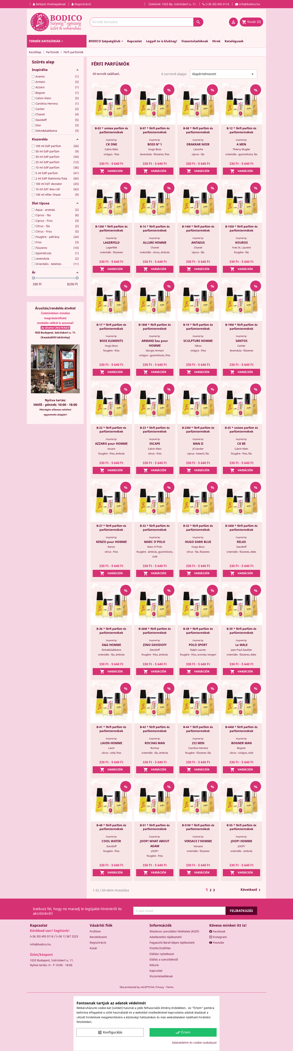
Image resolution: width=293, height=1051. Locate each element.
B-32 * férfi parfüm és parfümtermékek (155, 528)
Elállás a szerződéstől (163, 959)
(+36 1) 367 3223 (67, 936)
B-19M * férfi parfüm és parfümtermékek (241, 327)
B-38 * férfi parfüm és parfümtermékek (198, 631)
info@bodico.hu (40, 944)
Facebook (218, 931)
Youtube (218, 942)
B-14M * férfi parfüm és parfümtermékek (198, 228)
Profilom (95, 931)
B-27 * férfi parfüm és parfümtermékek (111, 528)
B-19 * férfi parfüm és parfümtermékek (198, 327)
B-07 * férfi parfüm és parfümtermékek (155, 130)
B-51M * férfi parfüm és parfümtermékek (198, 827)
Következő (251, 889)
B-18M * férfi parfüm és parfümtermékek (155, 327)
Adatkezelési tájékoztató (165, 937)
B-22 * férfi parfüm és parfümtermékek (111, 430)
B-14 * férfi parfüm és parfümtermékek (155, 228)
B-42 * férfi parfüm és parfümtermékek (155, 729)
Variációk (111, 171)
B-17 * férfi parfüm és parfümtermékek (111, 327)
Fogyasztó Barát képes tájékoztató (172, 942)
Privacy (159, 987)
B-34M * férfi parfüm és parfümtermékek (241, 528)
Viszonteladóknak (161, 976)
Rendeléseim (98, 937)
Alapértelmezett (223, 74)
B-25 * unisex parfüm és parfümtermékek (241, 430)
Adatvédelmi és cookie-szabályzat (194, 1042)
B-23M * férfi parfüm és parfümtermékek (198, 430)
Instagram (219, 937)
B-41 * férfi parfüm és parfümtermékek (111, 729)
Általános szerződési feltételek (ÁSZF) (174, 931)
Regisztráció (98, 942)
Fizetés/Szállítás (160, 948)
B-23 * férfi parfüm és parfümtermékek (155, 430)
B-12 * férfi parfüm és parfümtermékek (241, 130)
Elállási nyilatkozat (161, 954)
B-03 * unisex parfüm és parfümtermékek (111, 130)
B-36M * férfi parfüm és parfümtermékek (155, 631)
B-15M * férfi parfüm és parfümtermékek (241, 228)
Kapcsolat (155, 970)
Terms (169, 987)
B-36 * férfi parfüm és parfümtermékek (111, 631)
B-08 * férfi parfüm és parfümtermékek (198, 130)
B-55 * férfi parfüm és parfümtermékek (241, 827)
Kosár (93, 948)
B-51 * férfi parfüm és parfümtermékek (155, 827)
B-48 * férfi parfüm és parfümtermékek (111, 827)
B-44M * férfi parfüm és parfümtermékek (241, 729)
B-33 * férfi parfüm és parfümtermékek (198, 528)
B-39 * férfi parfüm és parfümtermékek (241, 631)
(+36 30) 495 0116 (41, 936)
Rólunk (154, 965)
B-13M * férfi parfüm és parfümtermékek (111, 228)
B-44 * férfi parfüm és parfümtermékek (198, 729)
